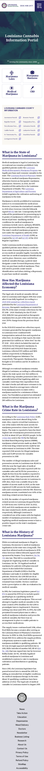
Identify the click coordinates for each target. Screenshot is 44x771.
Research (22, 741)
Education (22, 717)
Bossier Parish (28, 118)
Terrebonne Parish (11, 126)
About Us (22, 744)
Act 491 (15, 238)
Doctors (22, 729)
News (22, 709)
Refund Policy (22, 760)
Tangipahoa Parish (30, 122)
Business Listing (22, 737)
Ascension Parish (10, 118)
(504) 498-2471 (26, 6)
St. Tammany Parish (11, 135)
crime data (6, 438)
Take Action (22, 713)
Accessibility (22, 768)
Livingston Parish (11, 139)
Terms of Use (22, 756)
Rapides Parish (9, 122)
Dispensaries (22, 721)
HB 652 (11, 212)
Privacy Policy (22, 752)
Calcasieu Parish (29, 126)
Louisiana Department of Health (15, 235)
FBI (22, 438)
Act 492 (25, 238)
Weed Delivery (22, 725)
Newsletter (22, 733)
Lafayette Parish (29, 130)
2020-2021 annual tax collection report (18, 302)
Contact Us (22, 748)
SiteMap (22, 764)
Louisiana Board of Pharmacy (23, 176)
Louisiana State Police (26, 417)
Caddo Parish (9, 130)
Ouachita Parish (29, 135)
